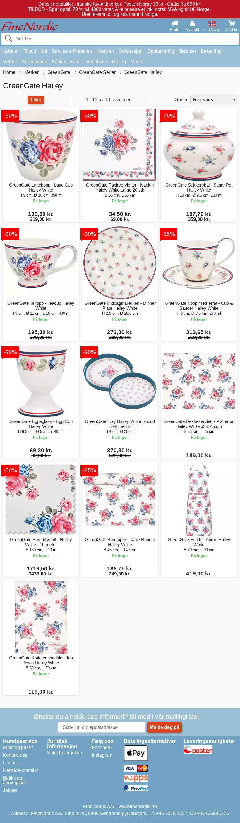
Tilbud (29, 51)
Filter (36, 99)
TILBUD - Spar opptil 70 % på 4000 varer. (71, 9)
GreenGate (95, 61)
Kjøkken (105, 51)
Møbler (9, 61)
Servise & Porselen (72, 51)
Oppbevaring (160, 51)
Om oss (11, 762)
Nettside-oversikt (20, 770)
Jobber (10, 790)
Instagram (102, 755)
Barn (75, 61)
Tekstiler (187, 51)
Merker (138, 61)
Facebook (102, 747)
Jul (44, 51)
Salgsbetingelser (64, 752)
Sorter (181, 99)
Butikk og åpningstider (16, 780)
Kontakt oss (15, 755)
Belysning (211, 51)
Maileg (119, 61)
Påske (58, 61)
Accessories (34, 61)
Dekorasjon (131, 51)
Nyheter (10, 51)
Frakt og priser (18, 747)
